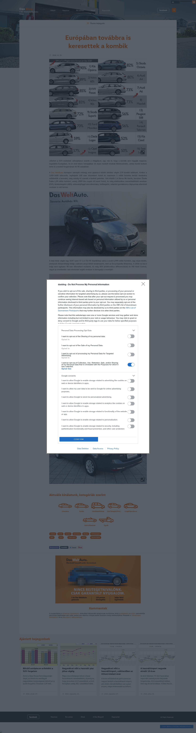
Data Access (98, 448)
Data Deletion (83, 448)
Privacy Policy (113, 448)
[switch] (131, 336)
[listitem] (98, 330)
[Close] (144, 284)
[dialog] (98, 366)
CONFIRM (79, 439)
